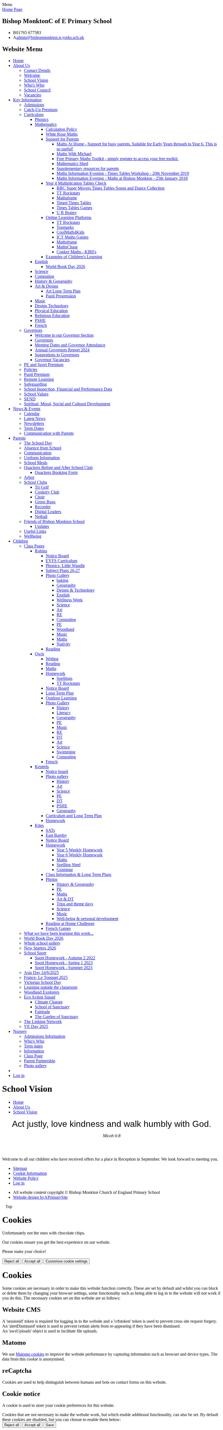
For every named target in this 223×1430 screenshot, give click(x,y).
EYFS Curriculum (61, 560)
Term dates (33, 1046)
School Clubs (35, 482)
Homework (55, 673)
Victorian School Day (42, 982)
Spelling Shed (68, 864)
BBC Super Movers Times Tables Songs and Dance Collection (111, 188)
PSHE (40, 320)
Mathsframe (67, 198)
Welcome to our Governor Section (64, 335)
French (41, 325)
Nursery (20, 1031)
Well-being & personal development (87, 918)
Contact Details (37, 70)
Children (20, 541)
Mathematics (46, 124)
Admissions (34, 104)
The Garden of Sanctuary (56, 1016)
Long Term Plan (60, 693)
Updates (42, 526)
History (63, 707)
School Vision (36, 80)
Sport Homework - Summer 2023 (63, 967)
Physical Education (51, 310)
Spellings (64, 678)
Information (34, 1051)
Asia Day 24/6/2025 (41, 972)
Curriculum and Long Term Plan (74, 815)
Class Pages (34, 546)
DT (60, 737)
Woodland (65, 629)
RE (59, 614)
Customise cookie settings (67, 1261)
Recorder (43, 506)
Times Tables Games (74, 207)
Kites (39, 825)
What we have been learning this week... (59, 933)
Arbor (29, 477)
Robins (41, 551)
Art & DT (65, 899)
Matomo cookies (30, 1354)
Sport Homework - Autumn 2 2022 (65, 958)
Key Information (27, 100)
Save (50, 1425)
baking (62, 580)
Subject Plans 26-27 (63, 570)
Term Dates (34, 428)
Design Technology (52, 305)
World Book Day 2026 (65, 266)
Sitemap (20, 1168)
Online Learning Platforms (68, 217)
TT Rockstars (68, 193)
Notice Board (57, 555)
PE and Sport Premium (43, 364)
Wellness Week (70, 600)
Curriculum (34, 114)
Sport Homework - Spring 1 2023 (64, 962)
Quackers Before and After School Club (58, 467)
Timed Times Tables (74, 202)
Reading (53, 649)
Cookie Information (30, 1173)
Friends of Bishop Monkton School (54, 521)
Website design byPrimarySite (40, 1197)
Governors (33, 330)
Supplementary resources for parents (88, 168)
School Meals (35, 462)
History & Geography (53, 281)
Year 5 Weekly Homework (80, 850)
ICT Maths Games (72, 237)
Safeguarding (35, 384)
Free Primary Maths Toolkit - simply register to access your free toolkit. (117, 158)
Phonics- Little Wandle (65, 565)
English (41, 261)
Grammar (65, 869)
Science (41, 271)
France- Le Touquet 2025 (46, 977)
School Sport (35, 953)
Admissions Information (44, 1036)
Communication (37, 453)
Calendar (31, 413)
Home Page (12, 9)
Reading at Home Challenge (70, 923)
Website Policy (26, 1178)
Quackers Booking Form (56, 472)
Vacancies (32, 95)
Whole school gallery (42, 943)
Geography (66, 585)
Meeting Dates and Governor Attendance (70, 345)
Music (40, 301)
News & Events (26, 408)
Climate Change (49, 1002)
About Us (21, 65)
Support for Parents (62, 139)
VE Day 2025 (36, 1026)
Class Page (33, 1056)
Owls (39, 654)
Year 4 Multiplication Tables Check (76, 183)
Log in (18, 1075)
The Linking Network (43, 1021)
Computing (44, 276)
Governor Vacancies (52, 359)
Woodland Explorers (41, 992)
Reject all (11, 1261)
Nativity (63, 644)
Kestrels (42, 766)
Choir (40, 497)
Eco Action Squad (39, 997)
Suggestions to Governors (57, 354)
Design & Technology (76, 590)
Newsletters (34, 423)
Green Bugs (45, 502)
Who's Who (34, 85)
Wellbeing (32, 536)
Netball (41, 516)
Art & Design (46, 286)
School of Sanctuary (52, 1007)
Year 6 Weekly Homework (80, 855)
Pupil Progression (61, 296)
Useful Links (35, 531)
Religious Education (52, 315)
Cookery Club (47, 492)
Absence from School (42, 448)
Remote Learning (39, 379)
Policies (30, 369)
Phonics (41, 119)
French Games (58, 928)
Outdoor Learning (61, 698)
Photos (51, 879)
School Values (36, 394)
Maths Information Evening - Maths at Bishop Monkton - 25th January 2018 (122, 178)
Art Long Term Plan (63, 291)
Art (59, 609)
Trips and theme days (75, 904)
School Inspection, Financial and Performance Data (68, 389)
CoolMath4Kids (70, 232)
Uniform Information (42, 457)
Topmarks (65, 227)
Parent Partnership (39, 1060)
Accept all (32, 1261)
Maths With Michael (74, 153)
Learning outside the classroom (50, 987)
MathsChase (67, 247)
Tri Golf (42, 487)
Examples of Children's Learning (74, 256)
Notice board (57, 771)
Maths (62, 639)
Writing (52, 658)
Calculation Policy (61, 129)
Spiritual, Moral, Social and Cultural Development (67, 403)
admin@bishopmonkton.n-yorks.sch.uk (50, 37)
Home (18, 60)
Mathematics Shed (72, 163)
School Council (37, 90)
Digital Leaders (48, 511)
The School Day (38, 443)
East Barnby (56, 835)
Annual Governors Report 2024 (62, 350)
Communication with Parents (49, 433)
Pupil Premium (36, 374)
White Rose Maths (62, 134)
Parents (19, 438)
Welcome (32, 75)
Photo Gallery (58, 575)
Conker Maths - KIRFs (76, 252)
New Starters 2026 (40, 948)
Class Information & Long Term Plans (78, 874)
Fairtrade (42, 1011)
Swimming (66, 752)
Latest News (34, 418)
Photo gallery (57, 776)
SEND (30, 399)
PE (59, 624)
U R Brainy (67, 212)
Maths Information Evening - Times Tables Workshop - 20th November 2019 (123, 173)
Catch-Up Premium (40, 109)
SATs (50, 830)
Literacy (64, 712)
